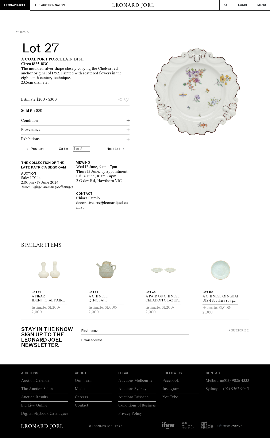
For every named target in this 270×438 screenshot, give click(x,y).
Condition (29, 120)
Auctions (29, 373)
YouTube (170, 397)
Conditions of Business (137, 405)
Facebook (170, 380)
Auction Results (34, 397)
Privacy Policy (130, 413)
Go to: (63, 149)
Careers (81, 397)
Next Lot (113, 148)
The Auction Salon (49, 5)
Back (24, 32)
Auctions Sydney (132, 389)
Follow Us (172, 373)
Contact (81, 405)
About (81, 373)
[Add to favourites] (126, 99)
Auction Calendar (36, 380)
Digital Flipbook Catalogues (44, 413)
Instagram (170, 389)
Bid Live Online (34, 405)
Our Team (83, 380)
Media (80, 389)
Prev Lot (37, 148)
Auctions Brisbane (133, 397)
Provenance (30, 129)
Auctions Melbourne (135, 380)
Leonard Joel (15, 5)
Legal (123, 373)
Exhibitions (30, 139)
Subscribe (240, 331)
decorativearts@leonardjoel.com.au (105, 205)
